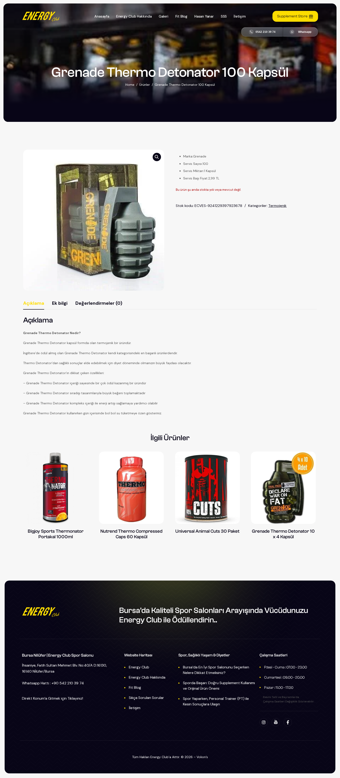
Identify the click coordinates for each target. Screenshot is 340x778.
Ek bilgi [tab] (60, 303)
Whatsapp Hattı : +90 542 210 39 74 (53, 683)
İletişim (239, 16)
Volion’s (202, 757)
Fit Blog (181, 16)
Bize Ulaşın (300, 32)
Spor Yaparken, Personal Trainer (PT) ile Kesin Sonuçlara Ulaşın (216, 701)
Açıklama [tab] (33, 303)
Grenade (199, 156)
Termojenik (277, 205)
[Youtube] (276, 722)
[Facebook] (288, 722)
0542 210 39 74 (265, 32)
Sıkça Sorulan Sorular (146, 697)
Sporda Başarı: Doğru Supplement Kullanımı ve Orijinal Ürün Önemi (219, 685)
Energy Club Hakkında (134, 16)
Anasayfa (101, 16)
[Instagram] (264, 722)
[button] (157, 157)
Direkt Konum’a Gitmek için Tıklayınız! (52, 698)
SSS (224, 16)
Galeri (163, 16)
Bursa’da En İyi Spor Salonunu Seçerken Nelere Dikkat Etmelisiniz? (216, 670)
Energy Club (139, 667)
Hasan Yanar (204, 16)
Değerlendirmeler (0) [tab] (98, 303)
